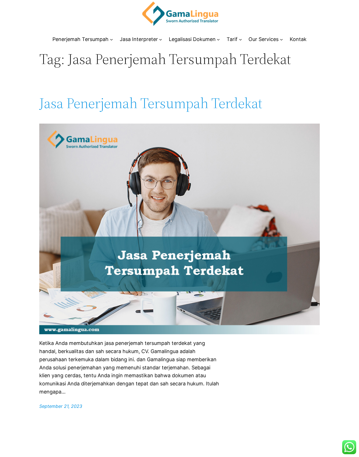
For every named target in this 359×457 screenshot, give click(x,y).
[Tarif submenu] (240, 39)
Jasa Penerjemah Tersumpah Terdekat (150, 103)
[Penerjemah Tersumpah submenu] (111, 39)
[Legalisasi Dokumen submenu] (218, 39)
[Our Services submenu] (281, 39)
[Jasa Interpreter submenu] (160, 39)
